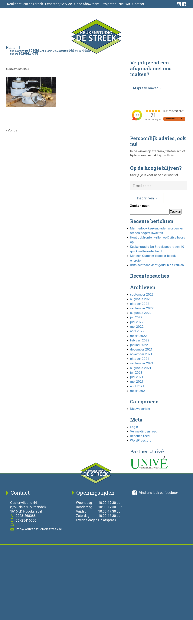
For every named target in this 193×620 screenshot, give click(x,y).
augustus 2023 (141, 299)
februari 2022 (139, 340)
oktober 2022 (139, 304)
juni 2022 (136, 322)
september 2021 (142, 363)
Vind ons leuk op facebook (158, 493)
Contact (138, 4)
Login (134, 427)
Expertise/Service (58, 4)
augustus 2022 (141, 313)
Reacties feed (140, 436)
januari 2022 (139, 345)
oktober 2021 (139, 359)
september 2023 (142, 294)
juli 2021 (136, 372)
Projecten (109, 4)
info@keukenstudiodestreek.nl (38, 529)
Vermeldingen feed (143, 431)
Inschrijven (146, 198)
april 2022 (137, 331)
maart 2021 (138, 391)
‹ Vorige (11, 130)
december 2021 (141, 349)
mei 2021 (137, 381)
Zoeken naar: (139, 206)
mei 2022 (137, 326)
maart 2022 (138, 336)
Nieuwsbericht (140, 409)
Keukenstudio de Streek (25, 4)
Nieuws (124, 4)
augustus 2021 (141, 368)
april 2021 (137, 386)
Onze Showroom (86, 4)
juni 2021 (136, 377)
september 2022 (142, 308)
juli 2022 (136, 317)
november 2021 (141, 354)
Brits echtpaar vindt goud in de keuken (157, 265)
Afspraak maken (146, 88)
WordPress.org (141, 440)
